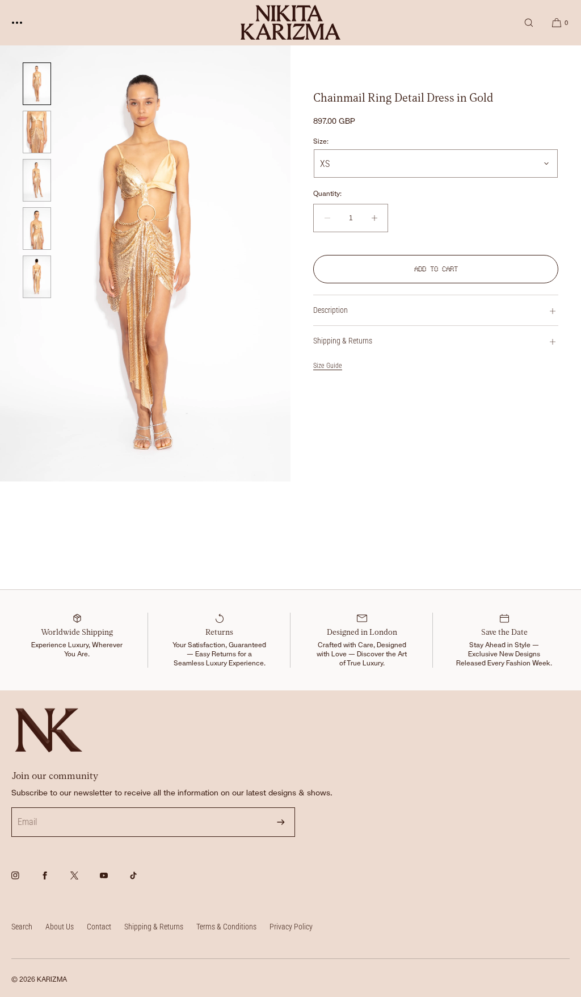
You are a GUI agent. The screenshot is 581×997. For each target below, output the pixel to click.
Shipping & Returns (342, 340)
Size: (321, 141)
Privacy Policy (291, 926)
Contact (99, 926)
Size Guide (327, 366)
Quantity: (327, 194)
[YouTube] (113, 881)
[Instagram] (25, 881)
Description (330, 310)
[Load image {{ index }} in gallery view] (37, 83)
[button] (528, 22)
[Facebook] (54, 881)
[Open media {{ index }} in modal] (145, 263)
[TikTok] (143, 881)
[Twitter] (84, 881)
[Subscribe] (281, 822)
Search (21, 926)
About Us (59, 926)
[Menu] (25, 22)
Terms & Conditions (226, 926)
